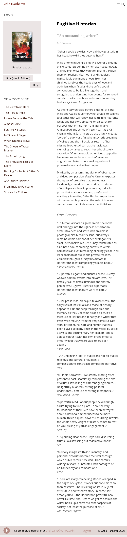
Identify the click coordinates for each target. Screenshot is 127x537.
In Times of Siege (15, 135)
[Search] (123, 4)
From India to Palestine (18, 186)
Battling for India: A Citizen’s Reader (21, 173)
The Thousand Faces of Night (18, 164)
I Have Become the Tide (18, 118)
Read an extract (22, 67)
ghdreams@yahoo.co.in (60, 530)
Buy (18, 78)
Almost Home (12, 124)
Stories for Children (16, 192)
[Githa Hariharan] (13, 4)
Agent (87, 531)
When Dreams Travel (17, 141)
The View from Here (16, 107)
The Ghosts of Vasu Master (16, 148)
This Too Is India (14, 112)
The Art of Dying (14, 156)
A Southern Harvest (16, 181)
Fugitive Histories (15, 129)
